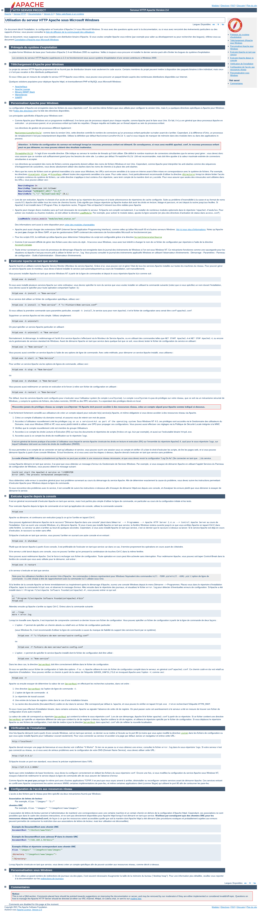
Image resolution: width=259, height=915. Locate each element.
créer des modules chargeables (80, 224)
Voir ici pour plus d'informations (191, 229)
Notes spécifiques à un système (70, 14)
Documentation (34, 14)
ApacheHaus (21, 86)
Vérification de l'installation (241, 64)
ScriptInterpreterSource (148, 237)
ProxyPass (56, 174)
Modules (215, 5)
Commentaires (236, 83)
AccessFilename (23, 245)
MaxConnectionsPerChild (28, 133)
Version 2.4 (49, 14)
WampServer (21, 94)
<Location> (34, 174)
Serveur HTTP (19, 14)
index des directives (23, 111)
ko (223, 24)
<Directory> (188, 174)
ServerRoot (44, 664)
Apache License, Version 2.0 (29, 910)
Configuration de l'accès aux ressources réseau (242, 68)
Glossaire (241, 5)
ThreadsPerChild (24, 153)
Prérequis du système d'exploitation (239, 35)
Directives (225, 5)
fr (218, 24)
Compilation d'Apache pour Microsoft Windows (37, 39)
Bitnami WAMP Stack (25, 92)
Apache (7, 14)
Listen (184, 733)
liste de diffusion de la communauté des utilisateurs (70, 32)
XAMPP (18, 97)
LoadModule (86, 213)
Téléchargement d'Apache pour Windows (241, 41)
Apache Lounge (22, 89)
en (213, 24)
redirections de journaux (52, 878)
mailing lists (135, 898)
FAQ (233, 5)
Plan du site (252, 5)
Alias (44, 174)
